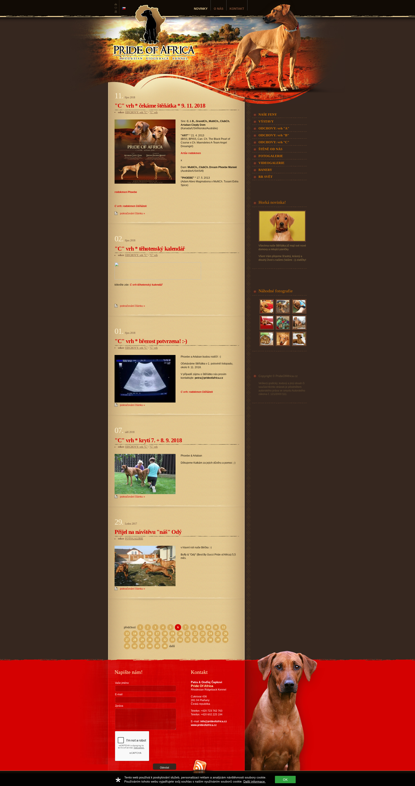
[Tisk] (116, 12)
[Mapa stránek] (116, 5)
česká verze (124, 8)
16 (149, 633)
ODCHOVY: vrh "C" (136, 112)
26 (225, 633)
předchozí (130, 627)
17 (157, 633)
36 (195, 639)
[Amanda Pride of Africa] (298, 346)
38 (210, 639)
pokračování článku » (132, 213)
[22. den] (282, 329)
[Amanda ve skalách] (298, 329)
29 (142, 639)
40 (225, 639)
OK (285, 779)
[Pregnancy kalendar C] (158, 278)
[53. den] (282, 346)
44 (149, 646)
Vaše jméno (122, 682)
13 (127, 633)
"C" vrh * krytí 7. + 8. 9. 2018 (148, 440)
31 (157, 639)
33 (172, 639)
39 (217, 639)
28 (134, 639)
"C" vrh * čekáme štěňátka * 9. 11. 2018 (160, 105)
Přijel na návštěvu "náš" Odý (148, 532)
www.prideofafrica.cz (204, 725)
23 (202, 633)
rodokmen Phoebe (126, 192)
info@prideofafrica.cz (213, 721)
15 (142, 633)
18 (164, 633)
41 (127, 646)
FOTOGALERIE (134, 538)
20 (180, 633)
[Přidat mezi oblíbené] (116, 9)
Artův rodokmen (191, 153)
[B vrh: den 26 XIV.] (298, 313)
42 (134, 646)
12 (223, 627)
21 (187, 633)
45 (157, 646)
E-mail (119, 694)
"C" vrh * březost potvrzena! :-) (151, 341)
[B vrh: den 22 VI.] (266, 313)
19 (172, 633)
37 (202, 639)
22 (195, 633)
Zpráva (119, 705)
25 (217, 633)
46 (164, 646)
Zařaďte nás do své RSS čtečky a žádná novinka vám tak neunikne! (210, 778)
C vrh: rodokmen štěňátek (131, 206)
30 (149, 639)
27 (127, 639)
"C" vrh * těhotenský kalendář (150, 248)
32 (164, 639)
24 (210, 633)
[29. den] (282, 313)
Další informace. (254, 781)
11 (215, 627)
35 (187, 639)
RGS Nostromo (138, 772)
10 (208, 627)
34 (180, 639)
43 (142, 646)
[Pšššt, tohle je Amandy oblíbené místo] (266, 329)
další (172, 646)
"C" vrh (154, 112)
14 (134, 633)
